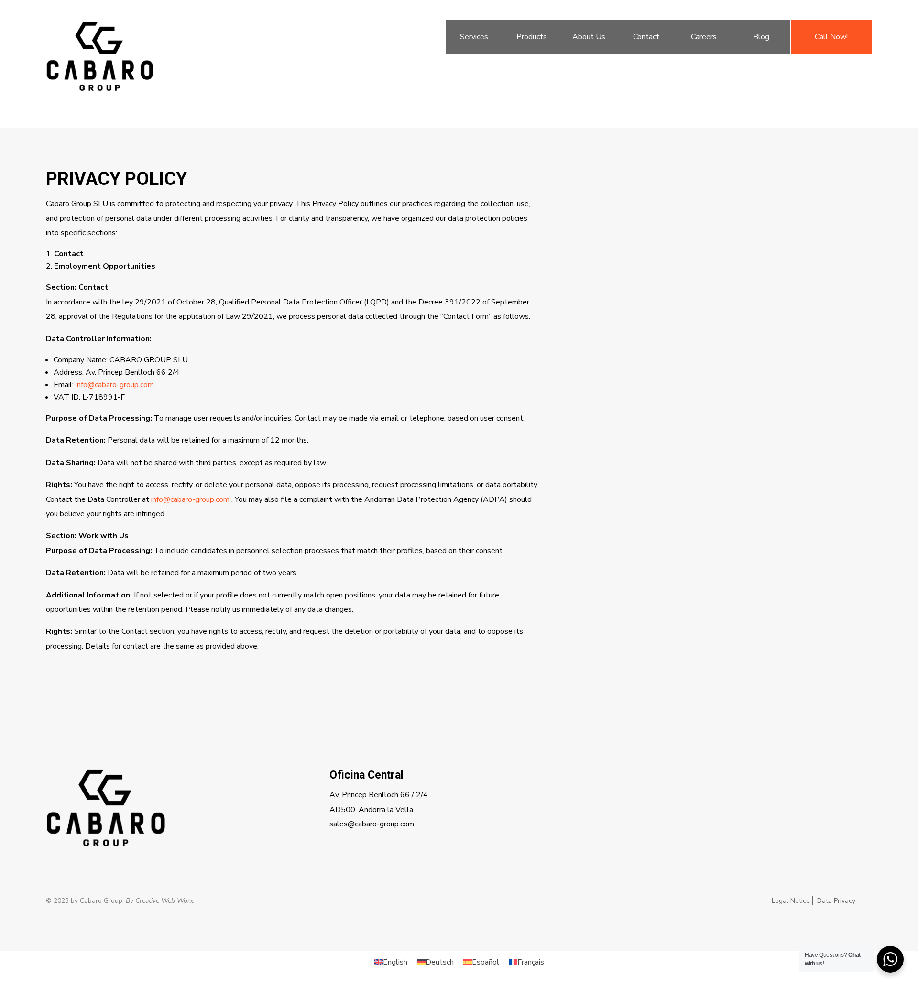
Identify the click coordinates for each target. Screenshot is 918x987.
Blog (761, 37)
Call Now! (831, 37)
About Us (588, 37)
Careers (704, 37)
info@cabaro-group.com (115, 385)
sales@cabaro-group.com (371, 824)
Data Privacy (836, 900)
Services (474, 37)
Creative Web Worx (164, 900)
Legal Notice (791, 900)
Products (531, 37)
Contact (646, 37)
